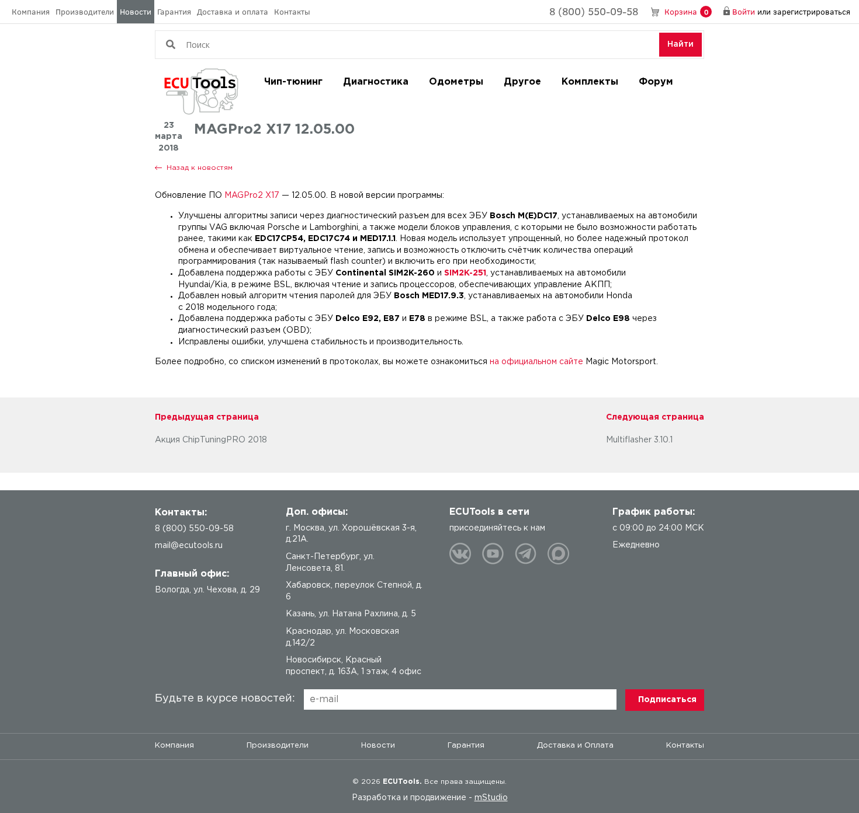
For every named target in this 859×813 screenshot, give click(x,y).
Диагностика (375, 82)
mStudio (491, 797)
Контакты (292, 11)
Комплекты (590, 82)
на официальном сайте (536, 361)
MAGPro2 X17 (251, 195)
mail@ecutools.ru (189, 545)
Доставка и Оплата (575, 745)
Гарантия (174, 11)
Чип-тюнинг (293, 82)
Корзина (686, 11)
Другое (522, 82)
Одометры (456, 82)
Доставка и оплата (232, 11)
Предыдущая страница (207, 417)
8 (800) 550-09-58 (593, 11)
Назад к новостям (200, 168)
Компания (31, 11)
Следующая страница (655, 417)
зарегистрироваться (811, 11)
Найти (680, 44)
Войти (743, 11)
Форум (656, 82)
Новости (135, 11)
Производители (85, 11)
